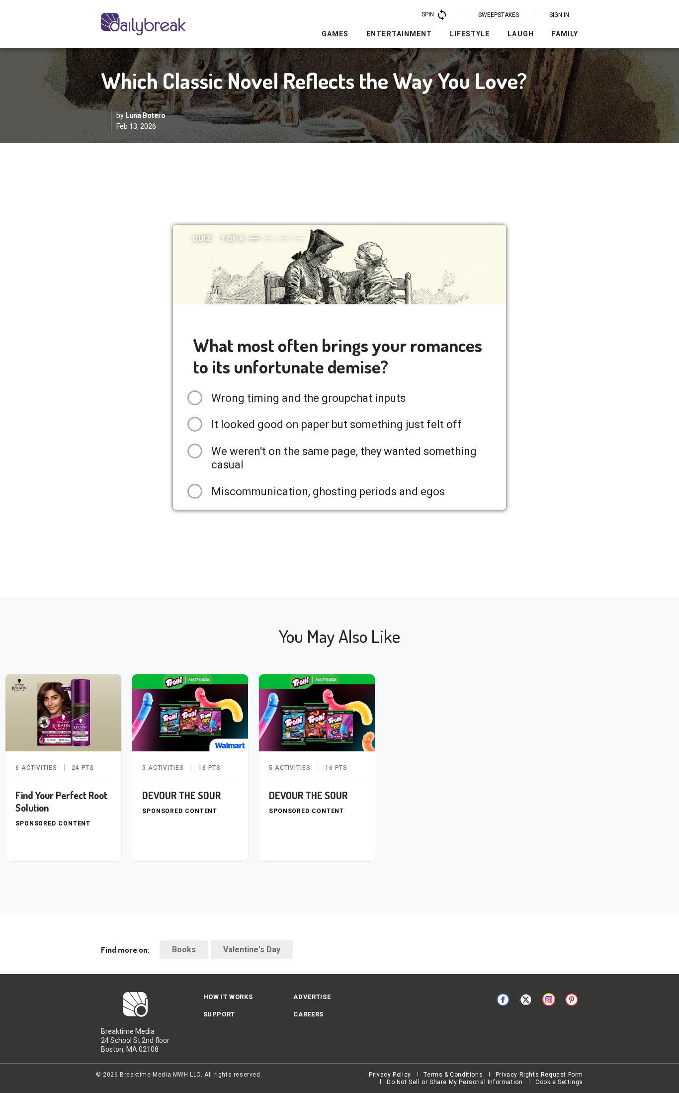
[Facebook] (503, 999)
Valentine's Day (251, 949)
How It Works (228, 997)
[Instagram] (548, 999)
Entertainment (399, 34)
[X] (525, 999)
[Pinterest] (571, 999)
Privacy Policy (390, 1074)
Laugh (520, 34)
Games (335, 34)
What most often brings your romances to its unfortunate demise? (337, 356)
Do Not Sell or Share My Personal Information (454, 1082)
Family (565, 34)
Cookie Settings (559, 1082)
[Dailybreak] (143, 24)
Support (219, 1014)
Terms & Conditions (453, 1074)
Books (184, 949)
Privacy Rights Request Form (539, 1074)
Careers (308, 1014)
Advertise (312, 997)
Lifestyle (470, 34)
